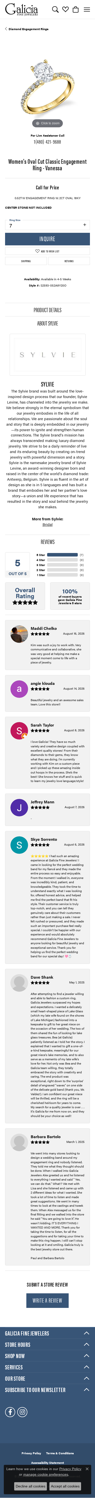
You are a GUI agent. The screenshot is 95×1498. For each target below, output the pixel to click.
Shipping (25, 261)
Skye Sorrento (44, 839)
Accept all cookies (65, 1486)
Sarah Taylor (42, 725)
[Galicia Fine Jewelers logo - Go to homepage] (22, 9)
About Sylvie (47, 323)
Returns (69, 261)
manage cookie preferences (45, 1474)
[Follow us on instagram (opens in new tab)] (22, 1412)
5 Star (40, 554)
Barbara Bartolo (46, 1136)
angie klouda (43, 683)
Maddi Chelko (44, 628)
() (81, 554)
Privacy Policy (31, 1453)
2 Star (40, 570)
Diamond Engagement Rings (28, 29)
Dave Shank (42, 977)
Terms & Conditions (60, 1453)
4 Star (40, 560)
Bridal (48, 524)
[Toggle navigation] (86, 10)
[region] (47, 87)
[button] (55, 10)
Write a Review (47, 1300)
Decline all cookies (30, 1486)
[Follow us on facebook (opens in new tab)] (10, 1412)
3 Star (40, 565)
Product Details (47, 309)
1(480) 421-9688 (47, 141)
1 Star (41, 575)
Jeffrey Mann (42, 802)
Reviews (47, 541)
